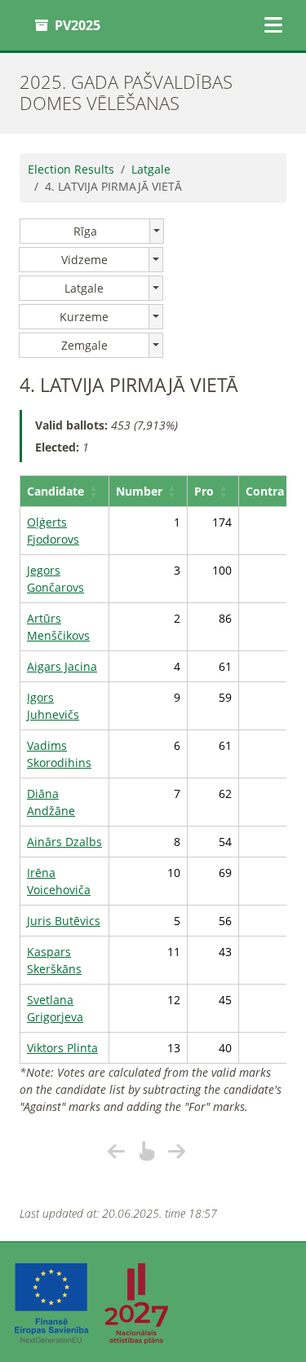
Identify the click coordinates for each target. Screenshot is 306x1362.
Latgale (151, 169)
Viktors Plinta (62, 1048)
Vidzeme (84, 259)
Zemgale (84, 345)
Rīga (85, 231)
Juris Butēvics (63, 920)
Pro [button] (204, 491)
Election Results (71, 169)
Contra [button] (265, 491)
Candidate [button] (55, 491)
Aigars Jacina (62, 666)
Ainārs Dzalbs (64, 841)
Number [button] (139, 491)
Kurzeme (84, 316)
